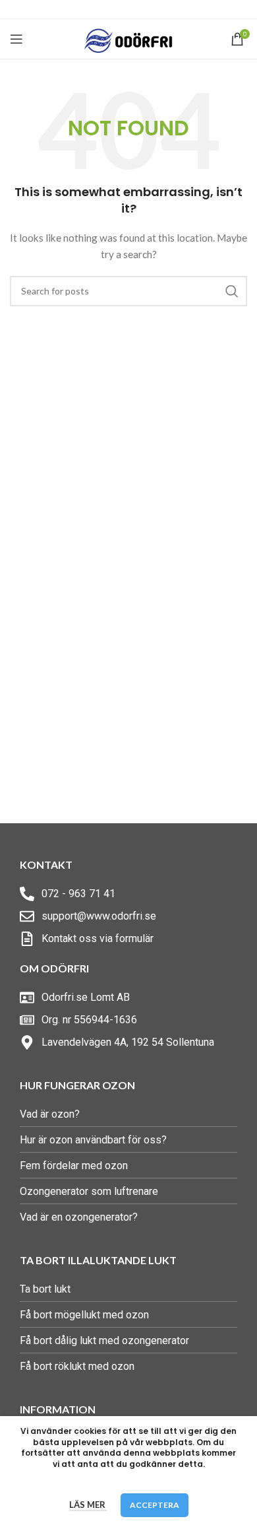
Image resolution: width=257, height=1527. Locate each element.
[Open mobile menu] (16, 39)
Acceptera (154, 1505)
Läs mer (88, 1504)
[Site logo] (128, 38)
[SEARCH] (232, 291)
